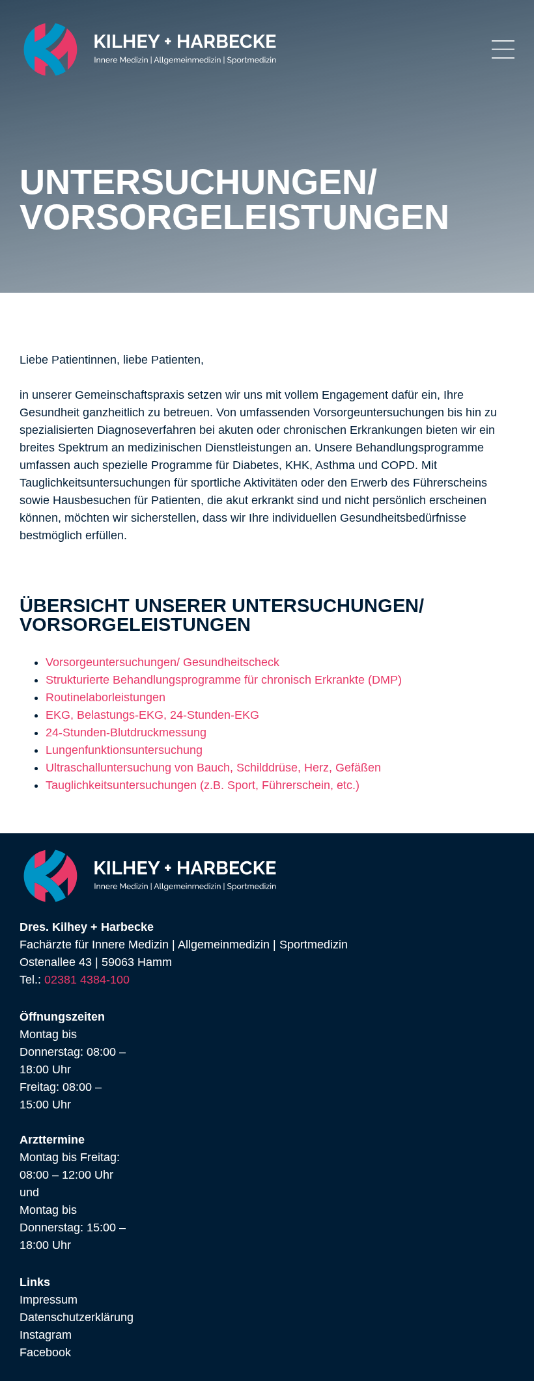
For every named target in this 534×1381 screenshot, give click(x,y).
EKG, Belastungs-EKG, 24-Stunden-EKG (152, 714)
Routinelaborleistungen (105, 697)
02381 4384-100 (87, 979)
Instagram (46, 1334)
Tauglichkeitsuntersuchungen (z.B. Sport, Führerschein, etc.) (202, 785)
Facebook (45, 1352)
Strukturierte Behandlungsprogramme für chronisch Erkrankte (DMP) (224, 679)
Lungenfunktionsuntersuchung (124, 750)
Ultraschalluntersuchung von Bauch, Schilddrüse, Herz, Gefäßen (213, 767)
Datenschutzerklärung (77, 1317)
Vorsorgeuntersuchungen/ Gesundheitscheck (162, 662)
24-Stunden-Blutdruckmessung (126, 732)
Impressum (48, 1299)
